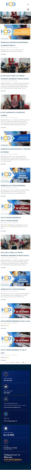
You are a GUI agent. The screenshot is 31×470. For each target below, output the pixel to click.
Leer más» (3, 54)
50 (23, 362)
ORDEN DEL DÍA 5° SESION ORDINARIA (13, 185)
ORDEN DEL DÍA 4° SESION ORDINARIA (13, 289)
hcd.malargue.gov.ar (10, 421)
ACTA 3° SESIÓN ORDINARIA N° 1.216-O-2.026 (15, 321)
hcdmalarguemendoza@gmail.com (12, 407)
